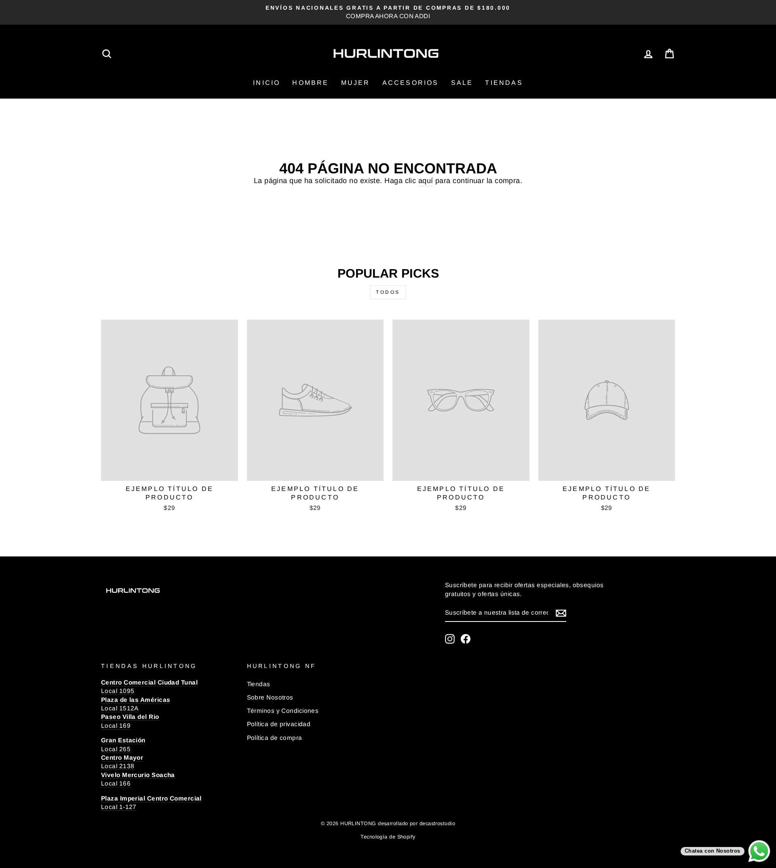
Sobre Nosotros (270, 697)
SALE (462, 82)
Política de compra (274, 737)
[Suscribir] (561, 613)
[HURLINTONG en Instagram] (450, 639)
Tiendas (504, 82)
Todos (388, 292)
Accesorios (410, 82)
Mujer (355, 82)
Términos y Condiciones (283, 710)
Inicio (266, 82)
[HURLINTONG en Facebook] (465, 639)
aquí (425, 181)
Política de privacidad (279, 724)
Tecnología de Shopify (388, 837)
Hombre (310, 82)
